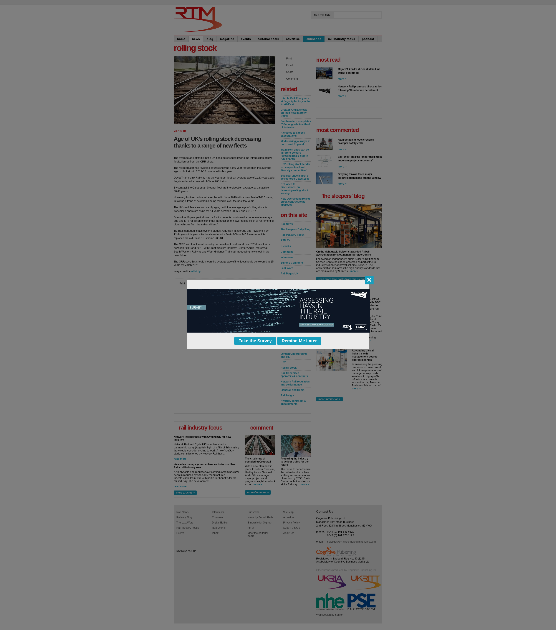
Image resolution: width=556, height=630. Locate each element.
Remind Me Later (299, 340)
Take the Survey (255, 340)
